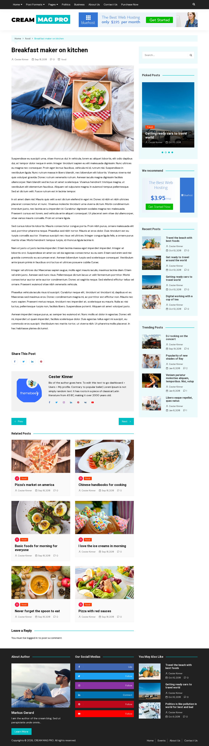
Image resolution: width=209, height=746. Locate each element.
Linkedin (32, 361)
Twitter (23, 361)
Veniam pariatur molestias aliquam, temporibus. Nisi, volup (180, 378)
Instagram (63, 402)
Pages (52, 4)
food (64, 59)
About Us (94, 4)
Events (162, 740)
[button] (162, 152)
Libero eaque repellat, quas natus (179, 399)
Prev (20, 421)
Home (16, 4)
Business (79, 4)
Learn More (21, 731)
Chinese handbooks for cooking (102, 485)
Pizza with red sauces (95, 611)
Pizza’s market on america (34, 485)
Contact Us (110, 4)
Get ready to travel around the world (177, 259)
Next (124, 421)
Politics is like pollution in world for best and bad (181, 705)
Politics (66, 4)
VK (85, 402)
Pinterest (41, 361)
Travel (150, 127)
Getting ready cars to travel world (179, 278)
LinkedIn (71, 402)
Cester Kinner (22, 59)
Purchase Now (129, 4)
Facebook (14, 361)
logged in (32, 638)
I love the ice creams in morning (102, 546)
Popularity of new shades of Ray (177, 357)
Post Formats (34, 4)
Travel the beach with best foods (179, 239)
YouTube (92, 402)
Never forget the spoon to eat (37, 611)
